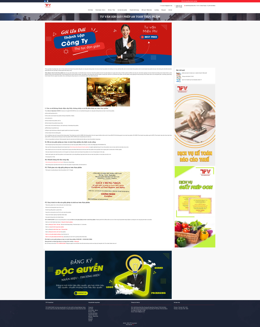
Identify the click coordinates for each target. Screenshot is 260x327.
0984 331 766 (136, 310)
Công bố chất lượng (134, 10)
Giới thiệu (90, 10)
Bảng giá (163, 10)
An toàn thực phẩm (122, 10)
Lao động (156, 10)
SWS (133, 324)
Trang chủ (90, 307)
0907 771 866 (142, 310)
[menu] (130, 10)
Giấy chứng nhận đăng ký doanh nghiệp (79, 147)
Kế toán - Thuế (111, 10)
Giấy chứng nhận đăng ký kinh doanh (54, 162)
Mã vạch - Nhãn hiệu (147, 10)
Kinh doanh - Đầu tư (100, 10)
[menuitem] (90, 10)
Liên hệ (170, 10)
